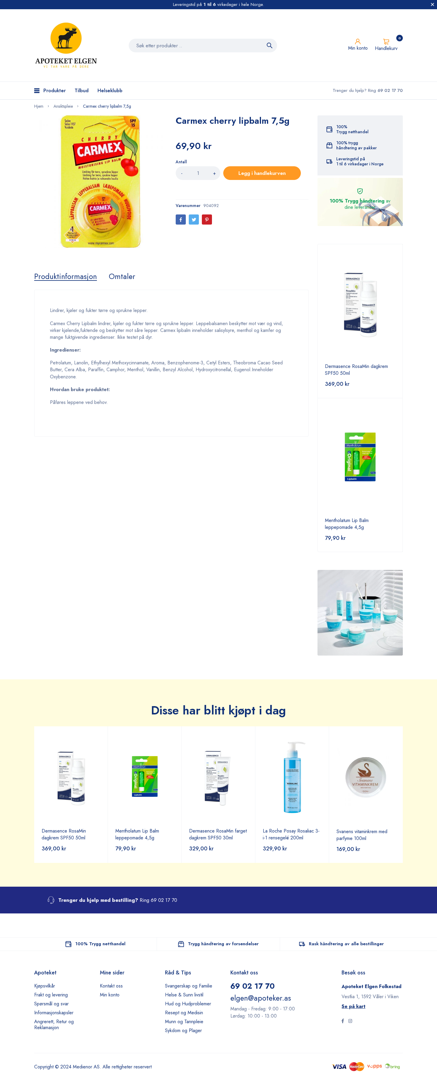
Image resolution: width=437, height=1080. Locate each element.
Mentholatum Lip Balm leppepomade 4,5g (347, 524)
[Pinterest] (207, 219)
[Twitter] (194, 219)
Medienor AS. (87, 1066)
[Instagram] (350, 1021)
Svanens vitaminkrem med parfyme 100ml (362, 835)
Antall (181, 162)
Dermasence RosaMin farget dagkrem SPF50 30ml (218, 834)
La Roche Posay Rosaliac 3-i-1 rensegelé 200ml (291, 834)
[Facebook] (181, 219)
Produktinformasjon (65, 276)
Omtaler (122, 276)
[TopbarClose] (432, 4)
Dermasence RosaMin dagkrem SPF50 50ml (64, 834)
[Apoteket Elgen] (67, 45)
